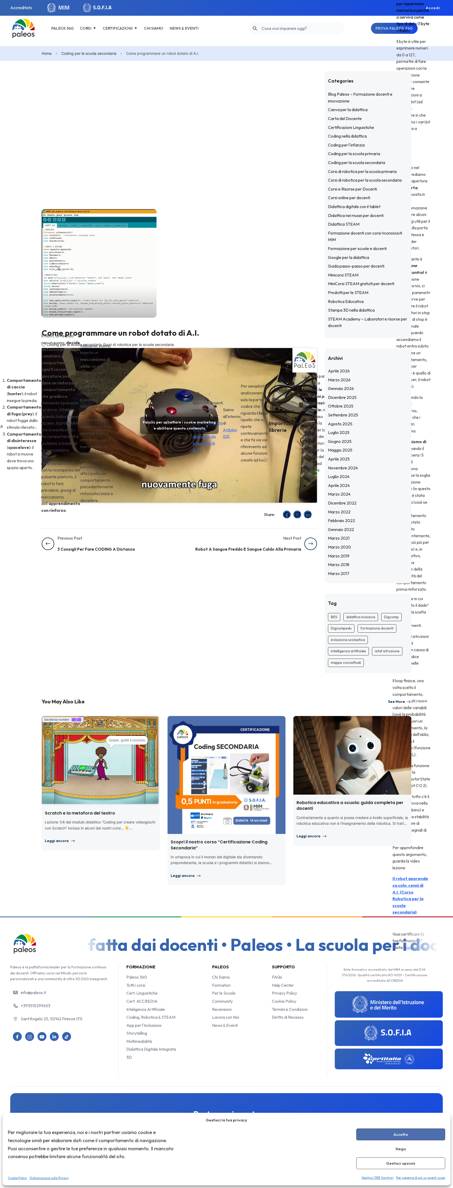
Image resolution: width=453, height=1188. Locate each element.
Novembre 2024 (343, 467)
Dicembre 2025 (342, 397)
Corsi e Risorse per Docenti (352, 189)
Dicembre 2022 (342, 503)
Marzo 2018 (338, 564)
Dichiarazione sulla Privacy (49, 1178)
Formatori (221, 985)
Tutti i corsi (135, 985)
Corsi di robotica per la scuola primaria (362, 171)
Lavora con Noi (225, 1017)
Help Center (283, 985)
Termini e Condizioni (290, 1009)
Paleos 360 (136, 977)
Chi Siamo (221, 977)
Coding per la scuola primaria (354, 153)
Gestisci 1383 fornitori (377, 1178)
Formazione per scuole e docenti (357, 248)
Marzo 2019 (338, 555)
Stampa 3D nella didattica (351, 310)
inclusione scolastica (348, 639)
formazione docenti (376, 628)
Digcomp (391, 617)
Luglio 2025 (338, 432)
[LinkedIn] (308, 514)
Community (222, 1001)
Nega (401, 1148)
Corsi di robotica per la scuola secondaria (138, 344)
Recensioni (221, 1009)
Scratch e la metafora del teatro (80, 813)
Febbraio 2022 (341, 520)
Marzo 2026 (339, 379)
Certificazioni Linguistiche (351, 127)
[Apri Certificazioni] (136, 28)
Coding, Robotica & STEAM (150, 1017)
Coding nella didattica (347, 136)
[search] (255, 28)
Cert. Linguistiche (142, 993)
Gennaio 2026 (341, 388)
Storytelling (136, 1033)
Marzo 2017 (338, 573)
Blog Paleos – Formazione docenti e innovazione (360, 97)
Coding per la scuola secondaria (88, 53)
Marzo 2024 (339, 494)
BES (334, 617)
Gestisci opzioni (400, 1163)
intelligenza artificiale (348, 651)
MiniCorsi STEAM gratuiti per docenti (361, 283)
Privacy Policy (284, 993)
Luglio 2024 (338, 476)
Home (47, 53)
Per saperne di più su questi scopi (420, 1178)
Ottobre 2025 (340, 406)
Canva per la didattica (348, 109)
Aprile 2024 (339, 485)
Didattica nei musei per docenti (356, 215)
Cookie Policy (17, 1178)
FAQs (277, 977)
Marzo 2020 (339, 547)
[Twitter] (297, 514)
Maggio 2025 (340, 450)
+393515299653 (35, 1005)
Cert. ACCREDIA (142, 1001)
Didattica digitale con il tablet (354, 206)
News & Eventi (225, 1025)
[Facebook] (287, 514)
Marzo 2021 (338, 538)
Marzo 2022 (339, 511)
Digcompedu (341, 628)
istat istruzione (387, 651)
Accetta (400, 1134)
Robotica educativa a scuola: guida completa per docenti (349, 805)
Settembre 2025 (343, 414)
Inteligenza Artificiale (145, 1009)
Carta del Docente (345, 118)
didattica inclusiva (360, 617)
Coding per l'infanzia (346, 145)
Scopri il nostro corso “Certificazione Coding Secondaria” (219, 845)
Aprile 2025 (339, 459)
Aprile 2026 (339, 370)
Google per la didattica (348, 257)
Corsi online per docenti (349, 197)
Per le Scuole (223, 993)
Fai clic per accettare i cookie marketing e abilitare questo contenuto (179, 425)
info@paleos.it (33, 992)
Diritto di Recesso (288, 1017)
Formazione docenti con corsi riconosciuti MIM (365, 236)
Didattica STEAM (343, 224)
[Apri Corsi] (94, 28)
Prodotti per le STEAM (348, 292)
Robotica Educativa (346, 301)
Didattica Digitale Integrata (151, 1049)
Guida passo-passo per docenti (356, 266)
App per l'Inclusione (143, 1025)
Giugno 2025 (340, 441)
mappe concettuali (346, 662)
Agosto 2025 (340, 423)
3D (129, 1057)
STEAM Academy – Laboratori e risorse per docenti (367, 322)
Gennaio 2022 (341, 529)
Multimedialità (139, 1041)
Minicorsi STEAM (343, 275)
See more (396, 701)
